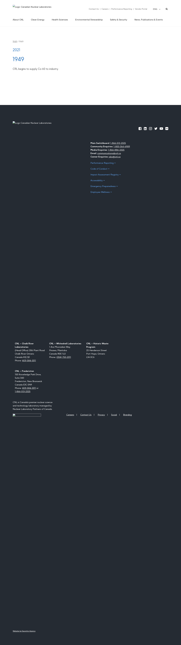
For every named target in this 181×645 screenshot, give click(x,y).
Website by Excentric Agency (24, 631)
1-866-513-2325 (118, 143)
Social (114, 414)
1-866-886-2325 (116, 150)
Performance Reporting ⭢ (103, 163)
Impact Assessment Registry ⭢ (105, 174)
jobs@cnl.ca (114, 156)
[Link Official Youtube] (161, 128)
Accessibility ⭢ (97, 180)
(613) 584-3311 (29, 360)
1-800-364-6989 (122, 146)
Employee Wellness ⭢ (101, 192)
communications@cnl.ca (109, 153)
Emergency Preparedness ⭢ (104, 186)
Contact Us (94, 9)
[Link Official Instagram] (150, 128)
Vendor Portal (141, 9)
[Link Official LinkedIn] (145, 128)
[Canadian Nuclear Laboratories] (39, 9)
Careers (105, 9)
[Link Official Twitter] (155, 128)
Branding (127, 414)
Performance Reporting (121, 9)
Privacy (101, 414)
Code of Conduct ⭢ (99, 168)
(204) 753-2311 (63, 357)
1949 (15, 41)
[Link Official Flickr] (166, 128)
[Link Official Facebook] (140, 128)
